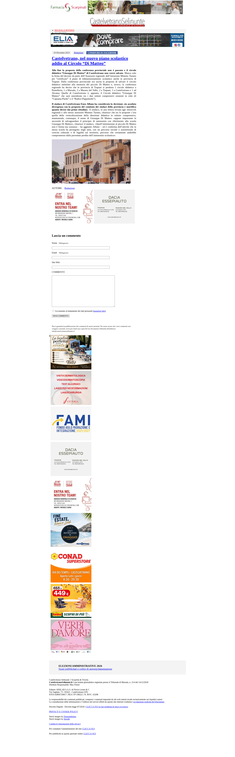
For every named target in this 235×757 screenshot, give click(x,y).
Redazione (78, 53)
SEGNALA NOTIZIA (64, 30)
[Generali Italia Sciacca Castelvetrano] (72, 223)
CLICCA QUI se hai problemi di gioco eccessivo (107, 707)
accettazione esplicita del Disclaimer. (149, 702)
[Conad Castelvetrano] (71, 582)
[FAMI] (71, 440)
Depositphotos (70, 716)
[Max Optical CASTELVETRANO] (71, 546)
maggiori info (99, 311)
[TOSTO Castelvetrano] (71, 369)
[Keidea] (71, 617)
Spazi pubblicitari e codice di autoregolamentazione (85, 668)
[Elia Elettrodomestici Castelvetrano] (117, 46)
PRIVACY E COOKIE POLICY (63, 711)
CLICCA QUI (88, 729)
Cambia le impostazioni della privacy (65, 724)
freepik (67, 719)
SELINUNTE (61, 33)
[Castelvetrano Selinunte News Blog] (117, 26)
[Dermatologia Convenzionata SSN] (71, 404)
